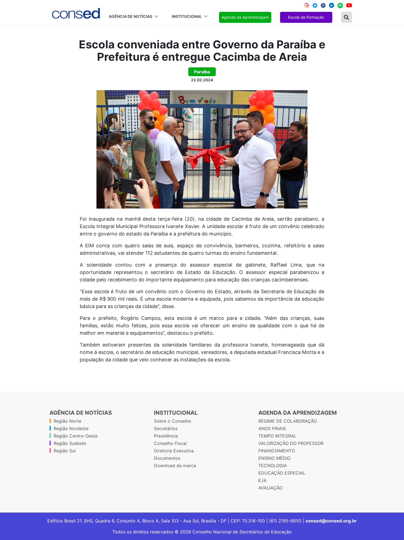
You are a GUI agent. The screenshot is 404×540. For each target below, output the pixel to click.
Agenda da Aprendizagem (245, 17)
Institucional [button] (187, 16)
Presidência (166, 436)
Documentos (167, 458)
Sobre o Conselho (172, 421)
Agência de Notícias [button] (131, 16)
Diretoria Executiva (174, 450)
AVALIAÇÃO (270, 488)
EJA (262, 480)
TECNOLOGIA (272, 465)
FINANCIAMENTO (276, 450)
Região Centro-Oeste (76, 436)
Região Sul (65, 450)
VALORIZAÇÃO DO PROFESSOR (290, 443)
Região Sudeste (70, 443)
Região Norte (67, 421)
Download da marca (175, 465)
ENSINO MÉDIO (274, 458)
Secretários (166, 428)
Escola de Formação (306, 17)
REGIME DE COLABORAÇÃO (287, 421)
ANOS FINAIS (272, 428)
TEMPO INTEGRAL (277, 436)
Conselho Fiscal (170, 443)
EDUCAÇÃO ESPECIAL (281, 473)
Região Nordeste (71, 428)
